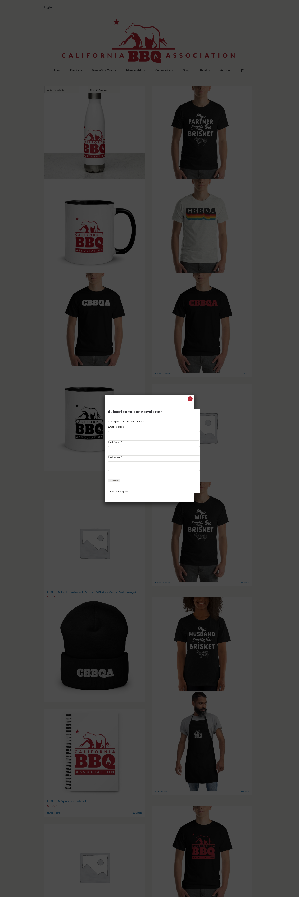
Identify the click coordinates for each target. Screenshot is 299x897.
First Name (115, 442)
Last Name (115, 457)
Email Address (116, 426)
